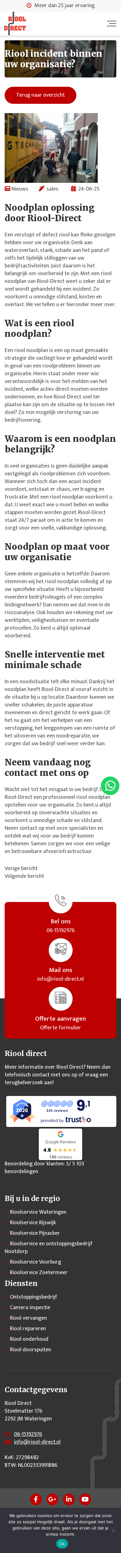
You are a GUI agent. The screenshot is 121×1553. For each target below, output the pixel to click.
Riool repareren (28, 1328)
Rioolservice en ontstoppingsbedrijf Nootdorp (48, 1247)
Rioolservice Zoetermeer (39, 1272)
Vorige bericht (21, 868)
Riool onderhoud (29, 1339)
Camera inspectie (30, 1307)
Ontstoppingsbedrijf (33, 1297)
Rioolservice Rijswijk (33, 1222)
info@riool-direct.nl (37, 1442)
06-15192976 (28, 1434)
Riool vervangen (28, 1318)
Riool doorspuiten (30, 1349)
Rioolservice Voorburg (35, 1262)
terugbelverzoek (24, 1082)
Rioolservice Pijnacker (35, 1233)
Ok (62, 1543)
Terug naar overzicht (40, 95)
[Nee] (113, 1530)
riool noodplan (93, 797)
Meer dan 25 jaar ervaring (64, 6)
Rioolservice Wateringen (38, 1212)
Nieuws (19, 189)
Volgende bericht (24, 876)
